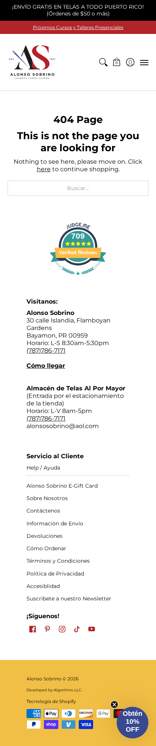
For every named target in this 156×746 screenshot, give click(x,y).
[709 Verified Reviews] (78, 278)
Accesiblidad (43, 586)
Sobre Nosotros (47, 498)
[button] (116, 62)
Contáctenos (43, 510)
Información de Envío (55, 523)
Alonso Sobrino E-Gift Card (62, 485)
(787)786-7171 (46, 350)
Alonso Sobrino (44, 679)
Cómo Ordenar (46, 548)
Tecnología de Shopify (51, 701)
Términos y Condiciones (58, 560)
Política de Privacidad (55, 573)
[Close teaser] (114, 704)
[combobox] (78, 188)
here (44, 169)
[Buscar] (103, 62)
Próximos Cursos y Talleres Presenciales (78, 27)
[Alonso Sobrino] (32, 62)
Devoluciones (44, 536)
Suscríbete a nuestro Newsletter (69, 598)
